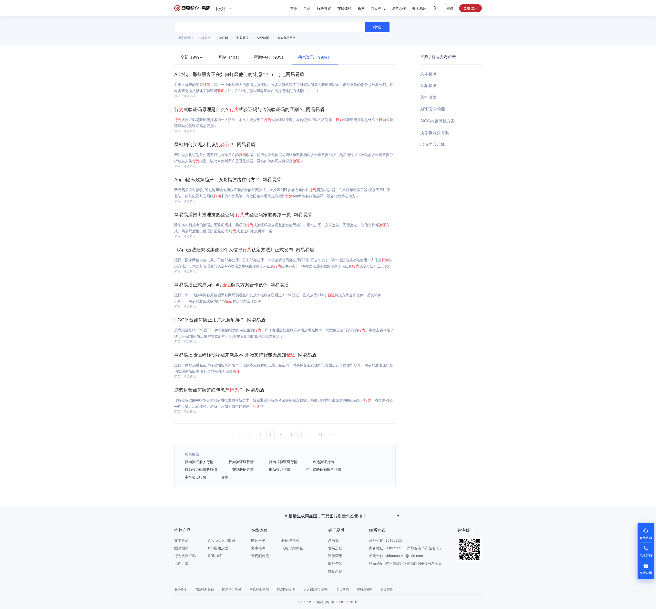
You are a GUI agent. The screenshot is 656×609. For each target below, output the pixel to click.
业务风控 (242, 37)
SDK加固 (215, 555)
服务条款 (335, 563)
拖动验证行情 (279, 469)
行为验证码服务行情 (201, 469)
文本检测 (428, 74)
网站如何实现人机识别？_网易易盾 (214, 144)
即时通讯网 (364, 589)
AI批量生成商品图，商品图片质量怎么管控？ (325, 516)
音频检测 (428, 85)
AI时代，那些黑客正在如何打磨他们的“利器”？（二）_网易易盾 (239, 74)
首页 (293, 8)
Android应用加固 (221, 540)
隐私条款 (335, 570)
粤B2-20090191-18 (344, 602)
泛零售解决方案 (434, 132)
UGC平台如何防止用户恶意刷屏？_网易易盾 (219, 319)
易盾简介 (335, 540)
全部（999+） (193, 57)
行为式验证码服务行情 (323, 469)
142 (320, 434)
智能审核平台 (286, 37)
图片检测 (181, 547)
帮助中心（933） (269, 57)
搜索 (435, 8)
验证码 (223, 37)
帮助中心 (378, 8)
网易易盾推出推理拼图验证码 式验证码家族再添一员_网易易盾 (243, 214)
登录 (450, 8)
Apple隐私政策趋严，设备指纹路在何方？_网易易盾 (227, 179)
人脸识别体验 (292, 547)
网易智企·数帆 (231, 589)
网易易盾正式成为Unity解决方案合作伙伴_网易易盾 (231, 284)
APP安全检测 (432, 109)
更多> (226, 477)
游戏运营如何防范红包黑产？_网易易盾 (219, 389)
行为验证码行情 (241, 461)
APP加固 (263, 37)
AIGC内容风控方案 (437, 121)
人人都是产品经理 (316, 589)
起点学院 (342, 589)
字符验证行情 (195, 477)
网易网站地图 (286, 589)
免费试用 (470, 8)
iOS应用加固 (218, 547)
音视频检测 (260, 555)
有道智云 (387, 589)
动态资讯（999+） (315, 57)
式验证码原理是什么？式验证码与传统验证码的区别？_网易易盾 (249, 109)
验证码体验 (290, 540)
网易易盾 (192, 8)
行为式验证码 (185, 555)
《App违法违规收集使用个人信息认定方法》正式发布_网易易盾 (244, 249)
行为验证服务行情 (199, 461)
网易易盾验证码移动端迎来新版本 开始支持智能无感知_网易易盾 (245, 354)
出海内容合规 (432, 144)
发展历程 (335, 547)
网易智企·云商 (259, 589)
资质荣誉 (335, 555)
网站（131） (230, 57)
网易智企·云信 (204, 589)
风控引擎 (428, 97)
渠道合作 (399, 8)
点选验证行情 (323, 461)
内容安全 (204, 37)
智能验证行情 (243, 469)
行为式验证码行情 (283, 461)
